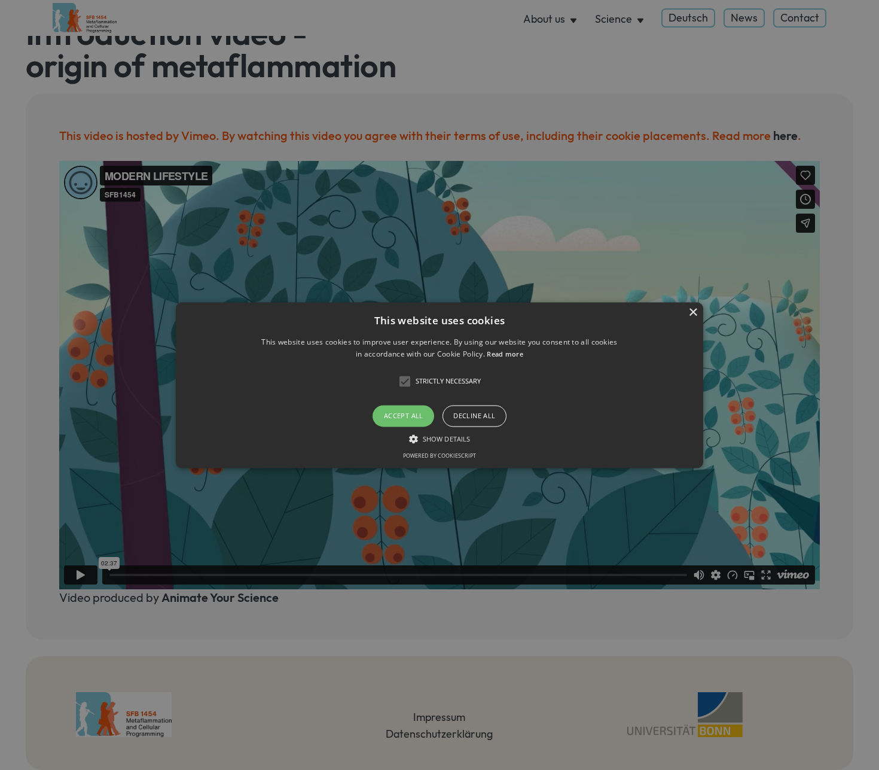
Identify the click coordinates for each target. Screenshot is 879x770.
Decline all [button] (474, 416)
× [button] (692, 312)
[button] (439, 385)
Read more (505, 353)
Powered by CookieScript (439, 455)
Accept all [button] (403, 416)
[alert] (439, 385)
